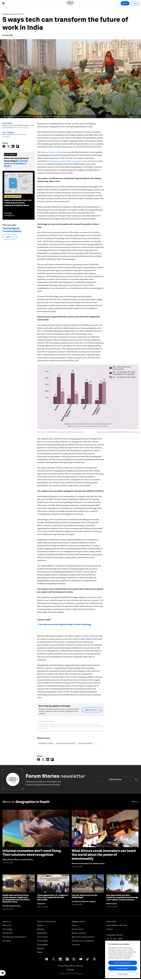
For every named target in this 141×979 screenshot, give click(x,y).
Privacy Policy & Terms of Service (70, 966)
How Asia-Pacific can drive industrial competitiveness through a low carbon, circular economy (122, 897)
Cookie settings (123, 974)
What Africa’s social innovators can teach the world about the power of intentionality (104, 855)
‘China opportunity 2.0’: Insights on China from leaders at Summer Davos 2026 (52, 897)
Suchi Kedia (7, 123)
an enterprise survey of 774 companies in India (67, 161)
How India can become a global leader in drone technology (65, 624)
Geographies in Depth (13, 14)
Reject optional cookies (122, 963)
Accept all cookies (123, 968)
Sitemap (70, 970)
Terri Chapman (8, 132)
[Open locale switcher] (2, 973)
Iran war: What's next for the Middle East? (84, 896)
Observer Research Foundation (54, 152)
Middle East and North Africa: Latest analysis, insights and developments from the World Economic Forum (16, 898)
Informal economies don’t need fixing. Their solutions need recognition (32, 853)
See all (135, 802)
